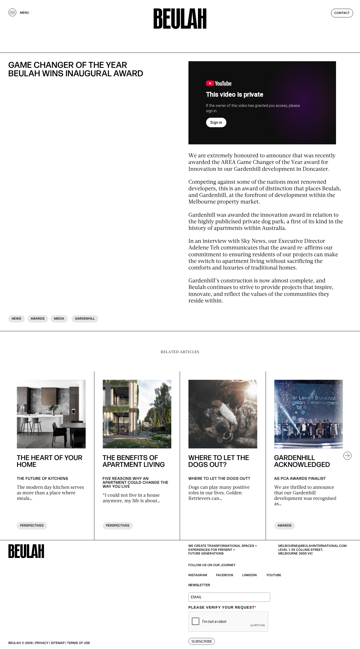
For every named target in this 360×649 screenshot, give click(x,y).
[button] (345, 455)
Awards (38, 319)
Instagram (197, 575)
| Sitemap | (57, 643)
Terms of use (78, 643)
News (16, 319)
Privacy (42, 643)
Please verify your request (222, 607)
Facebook (224, 575)
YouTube (274, 575)
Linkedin (249, 575)
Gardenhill (85, 319)
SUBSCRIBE (201, 641)
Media (59, 319)
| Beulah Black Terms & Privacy (118, 643)
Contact (342, 13)
